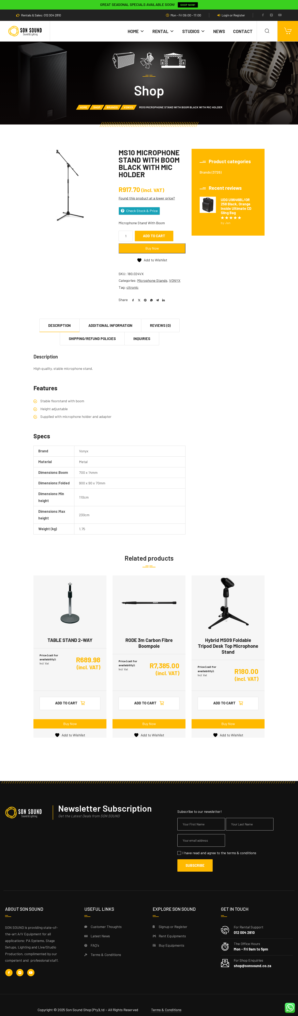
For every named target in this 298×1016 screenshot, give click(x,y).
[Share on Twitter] (138, 299)
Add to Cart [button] (66, 703)
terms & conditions (241, 853)
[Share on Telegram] (156, 299)
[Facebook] (263, 15)
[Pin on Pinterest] (144, 299)
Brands (112, 107)
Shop (97, 107)
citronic (132, 287)
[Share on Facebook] (132, 299)
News (219, 31)
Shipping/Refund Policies (92, 338)
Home (133, 31)
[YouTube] (280, 15)
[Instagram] (271, 15)
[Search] (267, 31)
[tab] (60, 325)
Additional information (110, 325)
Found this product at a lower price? (147, 198)
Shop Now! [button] (187, 4)
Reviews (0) (160, 325)
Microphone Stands (152, 280)
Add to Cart (154, 236)
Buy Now (152, 248)
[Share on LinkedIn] (162, 299)
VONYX (128, 107)
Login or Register (233, 15)
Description (59, 325)
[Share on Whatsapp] (150, 299)
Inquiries (141, 338)
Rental (160, 31)
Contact (243, 31)
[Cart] (288, 31)
